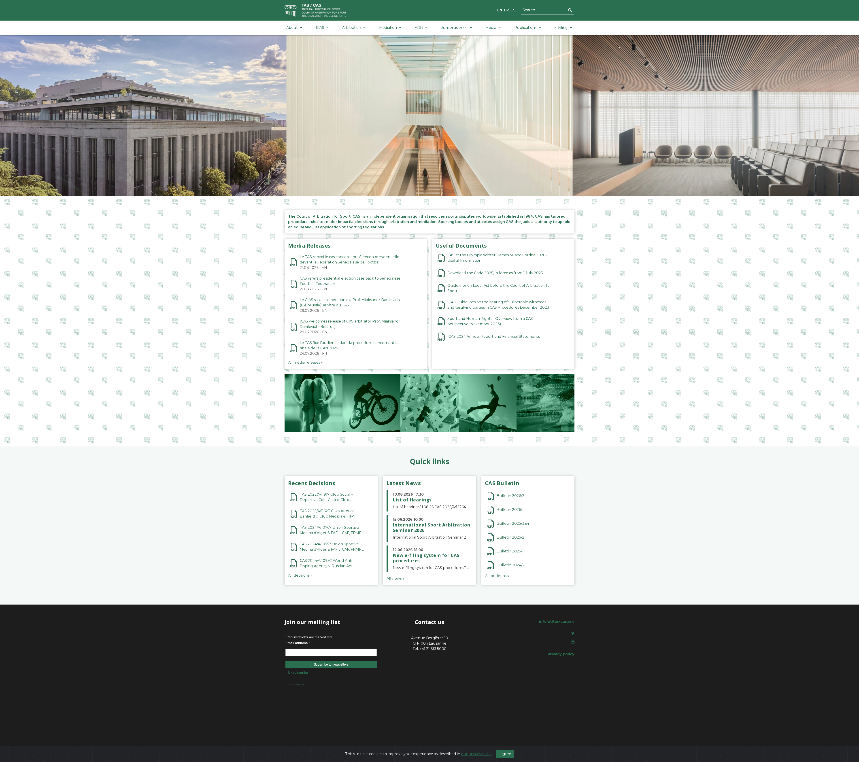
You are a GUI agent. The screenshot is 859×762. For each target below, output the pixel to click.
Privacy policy (561, 654)
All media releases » (305, 362)
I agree (505, 754)
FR (506, 10)
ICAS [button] (320, 27)
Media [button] (490, 27)
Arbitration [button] (351, 27)
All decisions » (300, 575)
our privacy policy (477, 754)
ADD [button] (419, 27)
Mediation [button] (388, 27)
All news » (395, 578)
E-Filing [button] (561, 27)
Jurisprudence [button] (454, 27)
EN (499, 10)
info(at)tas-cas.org (556, 621)
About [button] (292, 27)
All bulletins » (497, 576)
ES (513, 10)
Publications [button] (525, 27)
